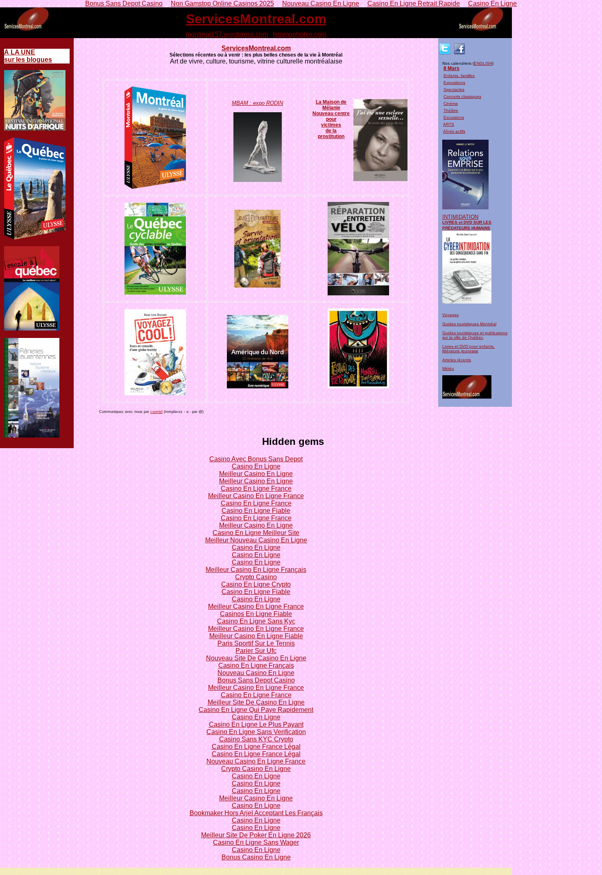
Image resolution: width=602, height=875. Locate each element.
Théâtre (451, 110)
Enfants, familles (459, 75)
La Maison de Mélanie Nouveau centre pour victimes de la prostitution (331, 119)
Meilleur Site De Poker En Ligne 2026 (256, 835)
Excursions (454, 117)
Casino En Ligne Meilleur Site (256, 532)
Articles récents (456, 360)
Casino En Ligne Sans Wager (256, 842)
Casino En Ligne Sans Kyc (256, 621)
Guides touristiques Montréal (469, 324)
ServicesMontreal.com (256, 18)
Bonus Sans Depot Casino (256, 680)
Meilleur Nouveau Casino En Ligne (256, 540)
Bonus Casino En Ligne (256, 857)
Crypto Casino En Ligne (256, 768)
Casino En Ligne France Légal (256, 746)
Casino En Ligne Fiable (256, 510)
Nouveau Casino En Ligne (255, 672)
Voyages (450, 315)
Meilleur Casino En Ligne (256, 473)
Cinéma (451, 103)
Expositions (454, 82)
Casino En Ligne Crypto (256, 584)
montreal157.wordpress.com (227, 34)
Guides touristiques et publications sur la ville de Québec (474, 335)
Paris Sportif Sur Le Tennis (256, 643)
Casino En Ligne (256, 466)
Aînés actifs (454, 131)
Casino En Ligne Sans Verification (256, 731)
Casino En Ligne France (256, 488)
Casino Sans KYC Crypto (256, 739)
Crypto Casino (256, 577)
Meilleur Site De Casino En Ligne (256, 702)
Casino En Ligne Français (256, 665)
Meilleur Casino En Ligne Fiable (256, 635)
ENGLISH (483, 63)
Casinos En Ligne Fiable (256, 613)
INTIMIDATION (460, 217)
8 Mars (451, 68)
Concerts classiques (462, 96)
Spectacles (454, 89)
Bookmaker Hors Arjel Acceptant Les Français (256, 812)
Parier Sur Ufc (255, 650)
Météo (448, 368)
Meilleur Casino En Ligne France (256, 495)
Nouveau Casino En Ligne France (256, 761)
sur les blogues (28, 56)
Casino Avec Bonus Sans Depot (256, 459)
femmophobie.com (299, 34)
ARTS (448, 124)
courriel (156, 412)
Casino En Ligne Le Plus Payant (256, 724)
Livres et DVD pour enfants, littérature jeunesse (468, 348)
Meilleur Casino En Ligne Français (256, 569)
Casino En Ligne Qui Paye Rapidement (256, 709)
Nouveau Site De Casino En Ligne (256, 658)
